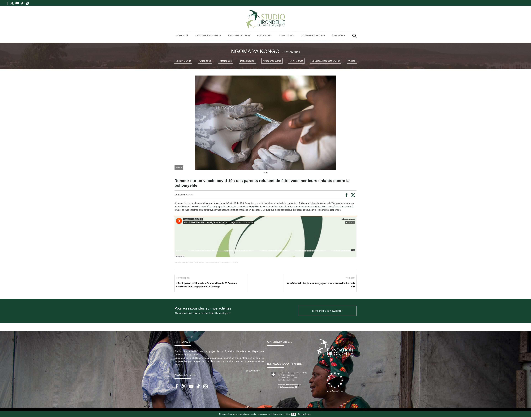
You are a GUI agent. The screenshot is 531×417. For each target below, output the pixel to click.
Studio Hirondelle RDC (182, 262)
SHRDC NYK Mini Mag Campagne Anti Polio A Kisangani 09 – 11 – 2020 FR (214, 262)
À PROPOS (337, 35)
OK (293, 414)
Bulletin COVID (183, 61)
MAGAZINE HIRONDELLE (208, 35)
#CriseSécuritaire (313, 35)
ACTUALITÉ (182, 35)
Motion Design (247, 61)
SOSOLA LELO (264, 35)
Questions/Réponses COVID (326, 61)
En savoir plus (304, 414)
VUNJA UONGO (287, 35)
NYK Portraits (296, 61)
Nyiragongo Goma (272, 61)
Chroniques (205, 61)
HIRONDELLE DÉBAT (239, 35)
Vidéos (351, 61)
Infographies (225, 61)
